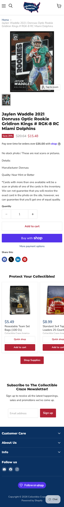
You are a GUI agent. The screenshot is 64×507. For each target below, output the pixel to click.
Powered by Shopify (32, 500)
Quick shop (20, 339)
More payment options (32, 246)
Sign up (48, 413)
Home (5, 19)
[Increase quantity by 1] (32, 214)
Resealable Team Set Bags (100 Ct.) (17, 328)
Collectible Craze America (17, 333)
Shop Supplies (32, 360)
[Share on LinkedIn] (18, 259)
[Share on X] (11, 259)
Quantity (6, 206)
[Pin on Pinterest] (24, 259)
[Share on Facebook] (4, 259)
